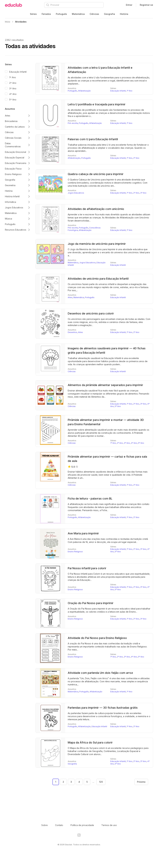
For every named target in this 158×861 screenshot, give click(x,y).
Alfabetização (84, 91)
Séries (33, 14)
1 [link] (55, 781)
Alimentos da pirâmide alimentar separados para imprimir (105, 385)
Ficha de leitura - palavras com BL (90, 498)
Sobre (44, 825)
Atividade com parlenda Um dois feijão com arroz (100, 672)
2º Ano (12, 83)
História (124, 14)
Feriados (46, 14)
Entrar (129, 5)
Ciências (94, 14)
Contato (59, 825)
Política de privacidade (82, 825)
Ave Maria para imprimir (83, 533)
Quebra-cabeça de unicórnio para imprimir (95, 174)
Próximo (141, 781)
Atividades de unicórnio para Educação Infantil (98, 278)
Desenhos (72, 332)
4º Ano (13, 94)
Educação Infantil (18, 71)
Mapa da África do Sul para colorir (90, 742)
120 (101, 781)
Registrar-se (146, 5)
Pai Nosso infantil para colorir (87, 568)
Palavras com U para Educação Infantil (93, 139)
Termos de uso (109, 825)
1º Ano (12, 77)
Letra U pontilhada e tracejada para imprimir (96, 104)
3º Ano (12, 88)
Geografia (109, 14)
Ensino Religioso (75, 551)
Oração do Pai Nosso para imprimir (90, 603)
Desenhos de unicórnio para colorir (91, 313)
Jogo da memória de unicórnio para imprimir (97, 243)
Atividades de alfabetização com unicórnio (96, 209)
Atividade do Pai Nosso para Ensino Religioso (97, 638)
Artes (70, 297)
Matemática (78, 14)
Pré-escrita (73, 123)
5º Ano (12, 99)
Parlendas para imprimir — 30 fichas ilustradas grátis (103, 707)
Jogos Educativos (76, 193)
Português (61, 14)
